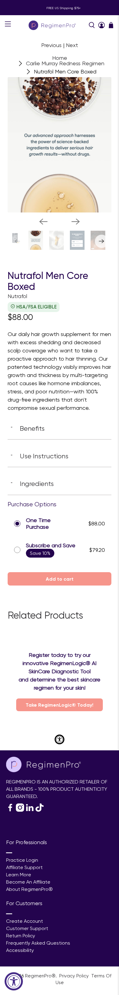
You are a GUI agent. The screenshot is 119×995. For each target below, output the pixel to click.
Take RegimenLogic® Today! (59, 705)
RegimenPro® (40, 976)
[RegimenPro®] (52, 25)
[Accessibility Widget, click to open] (14, 981)
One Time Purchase (38, 523)
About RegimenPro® (29, 889)
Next (72, 45)
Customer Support (27, 928)
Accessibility (20, 950)
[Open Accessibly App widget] (59, 739)
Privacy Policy (74, 976)
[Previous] (43, 221)
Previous (51, 45)
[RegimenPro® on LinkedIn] (30, 810)
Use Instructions (39, 456)
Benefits (28, 428)
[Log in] (101, 25)
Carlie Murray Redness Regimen (65, 63)
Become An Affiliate (28, 882)
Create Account (24, 921)
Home (59, 58)
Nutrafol (17, 296)
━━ (9, 853)
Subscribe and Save (50, 545)
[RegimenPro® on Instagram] (20, 810)
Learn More (18, 875)
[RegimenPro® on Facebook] (10, 810)
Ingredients (32, 483)
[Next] (75, 221)
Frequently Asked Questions (38, 943)
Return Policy (20, 936)
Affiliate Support (24, 867)
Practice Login (22, 860)
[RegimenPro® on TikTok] (39, 810)
